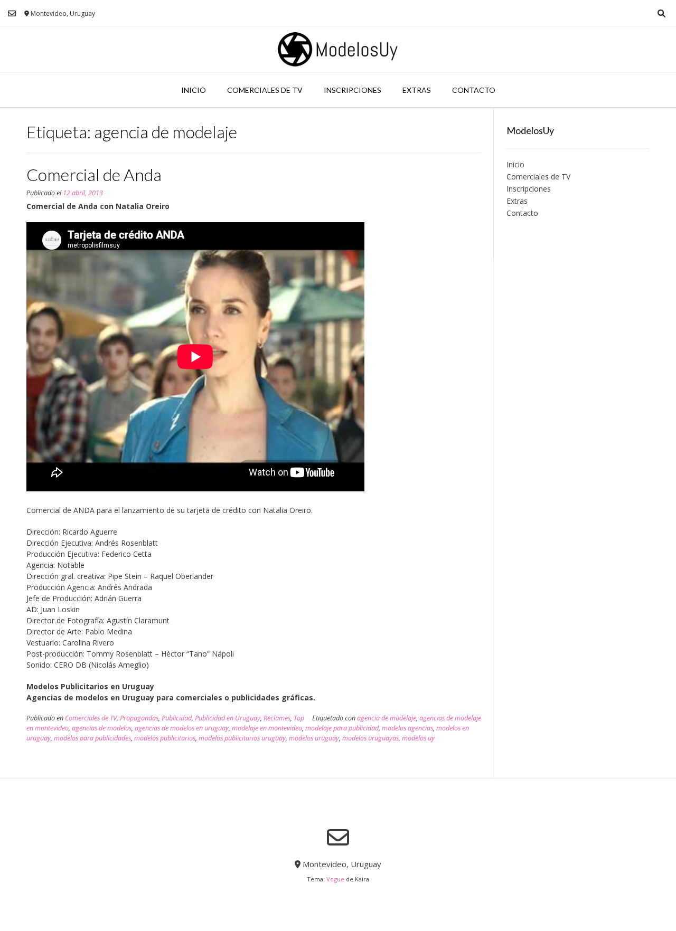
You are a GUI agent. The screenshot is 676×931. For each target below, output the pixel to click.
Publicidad (177, 718)
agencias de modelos (102, 728)
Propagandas (139, 718)
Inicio (193, 90)
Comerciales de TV (265, 90)
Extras (416, 90)
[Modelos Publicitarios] (338, 49)
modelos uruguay (314, 738)
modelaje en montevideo (267, 728)
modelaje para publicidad (342, 728)
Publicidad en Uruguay (227, 718)
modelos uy (418, 738)
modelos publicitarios (164, 738)
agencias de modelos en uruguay (182, 728)
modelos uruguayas (370, 738)
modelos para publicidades (92, 738)
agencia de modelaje (386, 718)
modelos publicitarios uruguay (242, 738)
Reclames (277, 718)
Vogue (335, 879)
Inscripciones (352, 90)
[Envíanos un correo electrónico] (12, 13)
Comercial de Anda (94, 174)
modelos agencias (407, 728)
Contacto (473, 90)
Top (299, 718)
